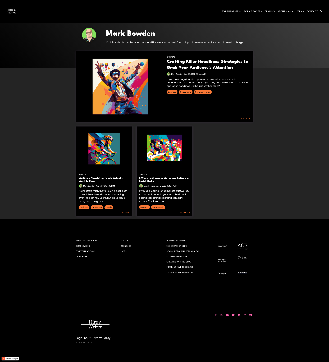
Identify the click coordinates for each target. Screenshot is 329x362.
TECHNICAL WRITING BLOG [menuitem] (179, 272)
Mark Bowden (89, 186)
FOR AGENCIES (252, 11)
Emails (109, 207)
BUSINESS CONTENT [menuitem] (176, 240)
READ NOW (245, 118)
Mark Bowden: (177, 74)
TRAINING (269, 11)
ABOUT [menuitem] (124, 240)
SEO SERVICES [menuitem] (83, 246)
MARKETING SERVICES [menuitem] (87, 240)
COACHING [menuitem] (81, 256)
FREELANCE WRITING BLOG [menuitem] (179, 267)
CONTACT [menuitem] (126, 246)
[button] (216, 315)
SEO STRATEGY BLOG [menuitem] (176, 246)
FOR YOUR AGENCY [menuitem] (85, 251)
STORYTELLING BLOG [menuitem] (176, 256)
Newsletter (97, 207)
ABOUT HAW (284, 11)
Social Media (158, 207)
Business (172, 92)
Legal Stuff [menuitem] (83, 338)
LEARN (299, 11)
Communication (202, 92)
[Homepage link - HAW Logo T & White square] (95, 333)
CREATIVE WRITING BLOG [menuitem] (178, 261)
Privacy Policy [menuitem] (101, 338)
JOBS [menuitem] (123, 251)
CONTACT (312, 11)
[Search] (321, 11)
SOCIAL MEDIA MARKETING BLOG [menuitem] (182, 251)
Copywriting (185, 92)
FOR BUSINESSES (231, 11)
